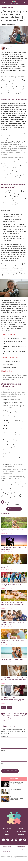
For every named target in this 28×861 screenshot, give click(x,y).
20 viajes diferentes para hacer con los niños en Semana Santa (17, 798)
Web (2, 763)
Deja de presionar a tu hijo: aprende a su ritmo (19, 715)
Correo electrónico (6, 757)
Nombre (3, 750)
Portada (4, 707)
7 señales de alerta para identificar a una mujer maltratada (16, 784)
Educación (4, 7)
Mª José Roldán (10, 47)
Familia (10, 7)
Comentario (5, 736)
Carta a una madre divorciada (15, 790)
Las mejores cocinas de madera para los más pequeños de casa (8, 717)
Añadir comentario (15, 508)
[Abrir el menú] (2, 2)
